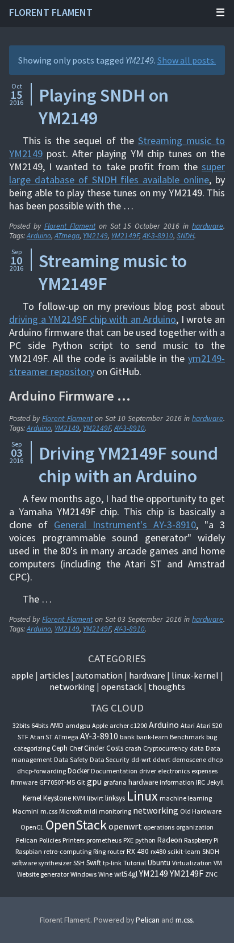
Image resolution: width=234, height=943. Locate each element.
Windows (83, 874)
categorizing (32, 748)
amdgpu (77, 725)
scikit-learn (184, 851)
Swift (93, 863)
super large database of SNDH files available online (117, 173)
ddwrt (161, 759)
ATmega (67, 236)
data (197, 748)
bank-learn (152, 736)
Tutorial (134, 862)
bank (127, 736)
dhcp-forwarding (41, 771)
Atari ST (41, 736)
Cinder (94, 748)
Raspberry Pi (201, 840)
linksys (115, 798)
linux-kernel (195, 675)
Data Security (109, 759)
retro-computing (67, 851)
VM (218, 862)
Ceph (60, 748)
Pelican (26, 840)
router (116, 851)
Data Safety (71, 759)
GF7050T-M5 (57, 782)
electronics (174, 771)
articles (54, 675)
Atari (188, 725)
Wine (105, 874)
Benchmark (187, 736)
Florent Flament (51, 12)
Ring (99, 851)
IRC (200, 782)
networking (72, 686)
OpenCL (32, 827)
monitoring (115, 811)
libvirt (95, 798)
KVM (79, 798)
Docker (78, 771)
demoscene (189, 759)
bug (211, 736)
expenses (204, 771)
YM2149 (95, 236)
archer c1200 (128, 725)
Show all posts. (186, 60)
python (145, 840)
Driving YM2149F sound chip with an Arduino (128, 464)
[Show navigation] (205, 12)
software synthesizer (42, 862)
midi (90, 811)
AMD (57, 725)
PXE (128, 840)
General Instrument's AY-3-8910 (125, 524)
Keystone (57, 798)
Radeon (169, 840)
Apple (100, 725)
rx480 (158, 851)
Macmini (25, 811)
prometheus (104, 840)
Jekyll (215, 782)
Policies (50, 840)
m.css (48, 811)
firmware (24, 782)
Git (81, 782)
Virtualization (192, 862)
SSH (79, 862)
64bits (39, 725)
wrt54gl (125, 874)
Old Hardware (201, 811)
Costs (114, 748)
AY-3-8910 (158, 236)
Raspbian (28, 851)
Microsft (70, 811)
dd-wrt (141, 759)
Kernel (32, 798)
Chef (75, 748)
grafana (115, 782)
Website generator (43, 874)
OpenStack (121, 686)
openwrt (125, 826)
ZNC (211, 874)
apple (22, 675)
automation (99, 675)
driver (147, 771)
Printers (73, 840)
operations (159, 827)
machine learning (186, 798)
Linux (142, 796)
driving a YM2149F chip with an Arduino (92, 319)
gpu (94, 781)
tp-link (112, 862)
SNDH (185, 236)
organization (195, 827)
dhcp (215, 759)
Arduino (39, 236)
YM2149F (125, 236)
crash (133, 748)
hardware (207, 226)
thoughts (166, 686)
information (177, 782)
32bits (21, 725)
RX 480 (138, 851)
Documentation (114, 771)
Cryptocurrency (165, 748)
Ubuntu (159, 863)
